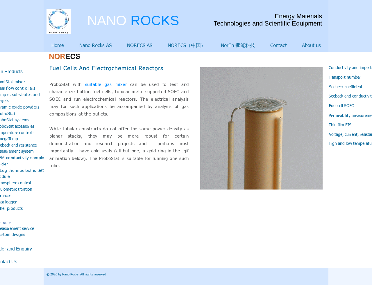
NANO (133, 20)
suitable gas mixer (106, 84)
